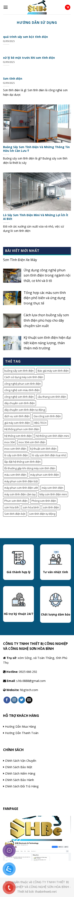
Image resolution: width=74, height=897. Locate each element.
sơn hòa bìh (11, 507)
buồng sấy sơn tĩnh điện (19, 370)
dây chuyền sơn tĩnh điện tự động (24, 410)
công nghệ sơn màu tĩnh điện (22, 390)
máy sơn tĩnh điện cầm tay (20, 494)
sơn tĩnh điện (51, 507)
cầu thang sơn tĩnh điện (52, 397)
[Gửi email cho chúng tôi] (29, 700)
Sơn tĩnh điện (12, 78)
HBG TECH (40, 423)
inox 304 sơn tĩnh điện (31, 442)
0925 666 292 (28, 672)
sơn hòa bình (31, 507)
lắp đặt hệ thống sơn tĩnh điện (22, 461)
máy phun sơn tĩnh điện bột (21, 481)
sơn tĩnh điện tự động (42, 514)
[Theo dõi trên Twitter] (21, 700)
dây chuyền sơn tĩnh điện (19, 403)
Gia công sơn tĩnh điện (47, 416)
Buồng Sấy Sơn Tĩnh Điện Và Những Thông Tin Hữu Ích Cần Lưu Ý (36, 148)
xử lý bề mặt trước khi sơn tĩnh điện (29, 58)
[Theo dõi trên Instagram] (14, 700)
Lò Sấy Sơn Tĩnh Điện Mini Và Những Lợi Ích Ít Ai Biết (35, 216)
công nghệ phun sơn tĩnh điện (22, 384)
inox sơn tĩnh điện (15, 448)
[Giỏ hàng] (67, 7)
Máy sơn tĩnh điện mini (53, 494)
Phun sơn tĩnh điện (16, 501)
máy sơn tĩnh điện (52, 488)
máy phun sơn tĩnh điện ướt (21, 488)
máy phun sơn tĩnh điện (44, 475)
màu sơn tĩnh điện (15, 475)
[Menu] (5, 7)
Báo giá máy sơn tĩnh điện (53, 370)
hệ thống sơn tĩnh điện (18, 436)
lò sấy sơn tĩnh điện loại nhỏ (49, 455)
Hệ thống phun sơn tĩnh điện (21, 429)
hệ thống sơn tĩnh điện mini (52, 436)
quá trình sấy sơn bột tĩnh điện (25, 37)
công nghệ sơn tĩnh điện (19, 397)
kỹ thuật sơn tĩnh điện (43, 448)
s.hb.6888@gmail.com (31, 681)
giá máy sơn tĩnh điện (17, 423)
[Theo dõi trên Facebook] (6, 700)
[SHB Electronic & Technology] (37, 7)
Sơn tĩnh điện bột (14, 514)
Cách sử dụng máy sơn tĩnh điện (23, 377)
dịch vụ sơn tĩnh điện (17, 416)
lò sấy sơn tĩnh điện (16, 455)
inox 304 (9, 442)
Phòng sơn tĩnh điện (43, 501)
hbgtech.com (29, 690)
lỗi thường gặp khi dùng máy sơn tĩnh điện (29, 468)
